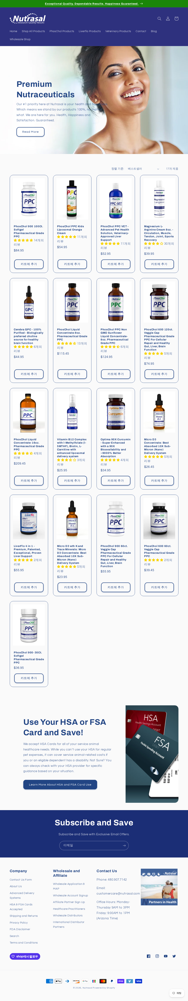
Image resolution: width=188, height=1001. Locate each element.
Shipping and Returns (24, 916)
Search (14, 936)
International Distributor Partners (68, 924)
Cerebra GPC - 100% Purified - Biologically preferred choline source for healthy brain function (28, 336)
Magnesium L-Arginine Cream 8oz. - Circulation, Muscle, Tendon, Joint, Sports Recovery (159, 233)
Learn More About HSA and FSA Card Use (60, 784)
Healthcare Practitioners (69, 909)
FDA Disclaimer (20, 929)
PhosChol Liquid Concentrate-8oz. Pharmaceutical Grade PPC (72, 334)
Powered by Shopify (104, 988)
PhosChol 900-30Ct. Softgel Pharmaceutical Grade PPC (29, 657)
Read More (30, 131)
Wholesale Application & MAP (69, 886)
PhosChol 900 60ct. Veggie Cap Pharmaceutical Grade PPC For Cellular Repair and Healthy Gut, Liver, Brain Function (116, 556)
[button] (159, 18)
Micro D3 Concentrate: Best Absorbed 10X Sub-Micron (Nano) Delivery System (157, 446)
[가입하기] (124, 845)
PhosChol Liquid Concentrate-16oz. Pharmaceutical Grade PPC (29, 444)
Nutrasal (87, 988)
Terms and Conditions (24, 942)
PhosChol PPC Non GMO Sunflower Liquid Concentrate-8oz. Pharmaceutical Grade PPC (115, 336)
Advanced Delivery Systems (22, 895)
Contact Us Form (21, 879)
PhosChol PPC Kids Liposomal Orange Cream (70, 230)
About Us (16, 886)
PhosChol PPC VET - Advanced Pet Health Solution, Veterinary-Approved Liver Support (115, 233)
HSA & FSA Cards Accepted (21, 907)
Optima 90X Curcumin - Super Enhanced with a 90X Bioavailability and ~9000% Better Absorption (116, 448)
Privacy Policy (19, 922)
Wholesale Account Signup (70, 895)
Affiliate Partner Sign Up (69, 902)
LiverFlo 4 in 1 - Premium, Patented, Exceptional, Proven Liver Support (27, 551)
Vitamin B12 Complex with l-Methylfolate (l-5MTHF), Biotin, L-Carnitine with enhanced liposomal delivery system (72, 448)
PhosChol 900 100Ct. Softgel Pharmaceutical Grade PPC (29, 231)
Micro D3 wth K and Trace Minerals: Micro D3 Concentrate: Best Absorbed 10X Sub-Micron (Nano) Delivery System (71, 554)
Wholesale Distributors (68, 915)
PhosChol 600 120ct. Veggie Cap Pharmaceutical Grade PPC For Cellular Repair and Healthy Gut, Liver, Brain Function (159, 339)
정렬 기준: (117, 168)
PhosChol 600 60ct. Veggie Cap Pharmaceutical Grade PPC (159, 551)
